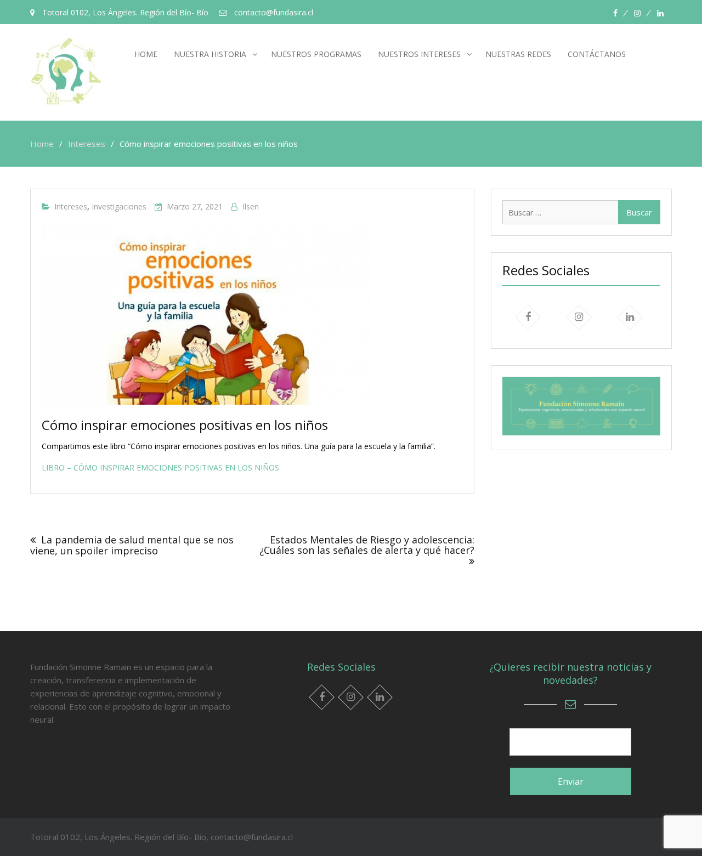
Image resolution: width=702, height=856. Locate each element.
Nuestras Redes (518, 54)
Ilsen (250, 206)
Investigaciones (119, 206)
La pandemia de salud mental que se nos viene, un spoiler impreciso (132, 545)
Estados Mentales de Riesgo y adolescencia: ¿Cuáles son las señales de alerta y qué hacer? (366, 545)
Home (145, 54)
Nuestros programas (316, 54)
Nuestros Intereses (419, 54)
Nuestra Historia (210, 54)
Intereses (70, 206)
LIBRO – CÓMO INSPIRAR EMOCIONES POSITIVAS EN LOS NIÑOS (160, 467)
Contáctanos (597, 54)
